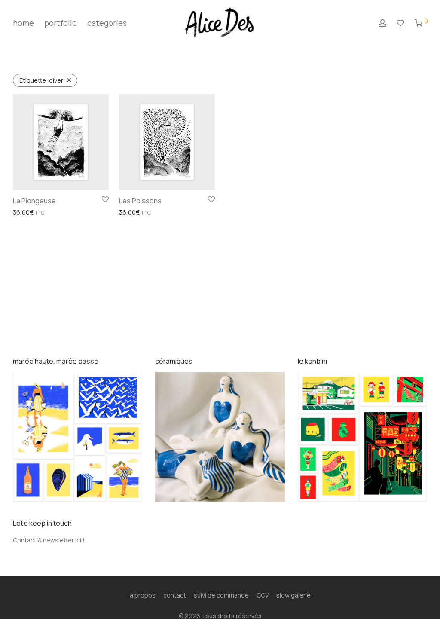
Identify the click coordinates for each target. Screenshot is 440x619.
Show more (26, 212)
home (23, 23)
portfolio (60, 23)
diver (41, 80)
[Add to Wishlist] (105, 200)
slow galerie (293, 595)
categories (107, 23)
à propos (143, 595)
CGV (263, 595)
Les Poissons (140, 200)
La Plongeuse (34, 200)
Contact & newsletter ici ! (49, 540)
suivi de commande (221, 595)
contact (174, 595)
